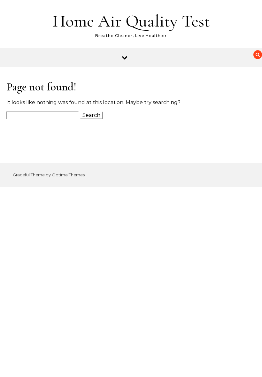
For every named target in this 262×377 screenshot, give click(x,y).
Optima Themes (68, 174)
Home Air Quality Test (131, 21)
